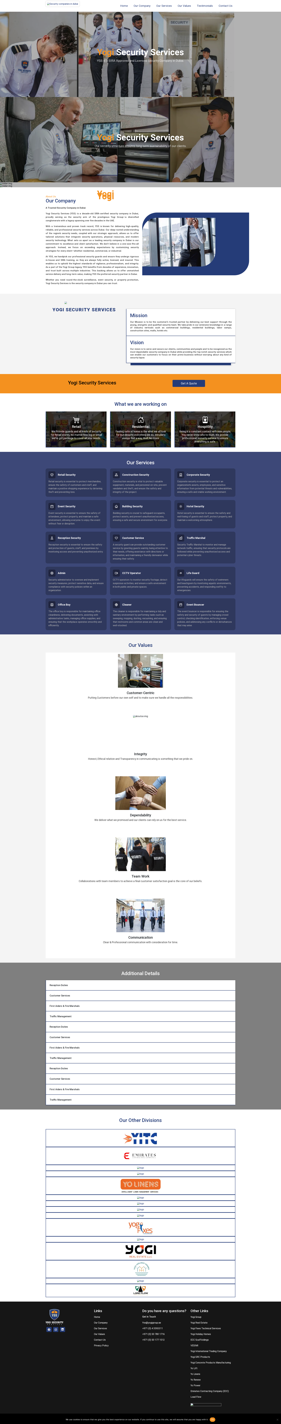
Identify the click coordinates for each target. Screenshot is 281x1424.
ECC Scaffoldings (200, 1339)
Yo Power (195, 1385)
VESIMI (194, 1345)
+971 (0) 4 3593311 (152, 1328)
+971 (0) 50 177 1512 (153, 1339)
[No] (277, 1419)
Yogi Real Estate (199, 1322)
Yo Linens (195, 1374)
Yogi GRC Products (200, 1357)
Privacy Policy (101, 1345)
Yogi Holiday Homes (201, 1334)
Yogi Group (196, 1317)
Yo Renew (196, 1379)
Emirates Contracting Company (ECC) (210, 1391)
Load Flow (196, 1396)
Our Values (184, 5)
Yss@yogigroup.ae (151, 1322)
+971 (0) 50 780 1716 (153, 1334)
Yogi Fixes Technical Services (206, 1328)
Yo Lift (194, 1368)
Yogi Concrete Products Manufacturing (211, 1362)
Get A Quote (189, 383)
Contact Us (225, 5)
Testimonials (205, 5)
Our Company (142, 5)
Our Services (164, 5)
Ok (212, 1419)
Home (124, 5)
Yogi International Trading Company (209, 1351)
